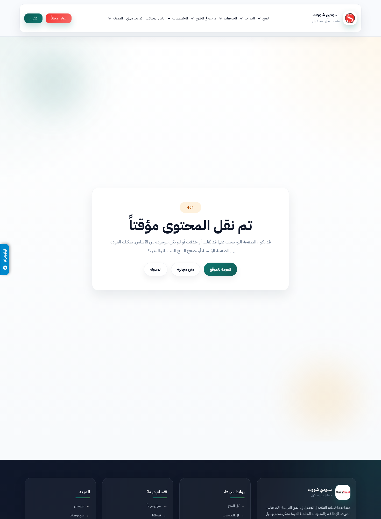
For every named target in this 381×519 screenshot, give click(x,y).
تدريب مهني (134, 18)
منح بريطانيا (77, 515)
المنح (266, 18)
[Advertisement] (99, 475)
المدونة (118, 18)
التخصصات (180, 18)
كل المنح (233, 505)
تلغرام (33, 18)
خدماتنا (156, 515)
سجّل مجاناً (58, 18)
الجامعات (230, 18)
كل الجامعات (231, 515)
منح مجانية (185, 269)
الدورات (250, 18)
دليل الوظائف (155, 18)
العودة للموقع (220, 269)
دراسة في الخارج (206, 18)
